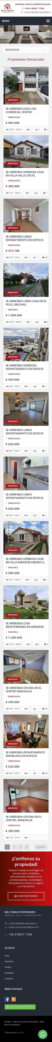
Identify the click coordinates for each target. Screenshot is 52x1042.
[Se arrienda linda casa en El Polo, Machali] (26, 279)
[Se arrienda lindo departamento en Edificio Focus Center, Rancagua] (26, 408)
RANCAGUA (14, 117)
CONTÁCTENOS (27, 896)
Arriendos (9, 972)
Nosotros (9, 961)
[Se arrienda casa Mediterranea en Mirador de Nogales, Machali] (26, 602)
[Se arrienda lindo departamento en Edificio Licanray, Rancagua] (26, 473)
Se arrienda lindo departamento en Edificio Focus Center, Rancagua (24, 433)
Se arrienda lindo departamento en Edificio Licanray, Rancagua (24, 498)
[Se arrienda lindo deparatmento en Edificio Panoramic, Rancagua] (26, 215)
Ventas (8, 967)
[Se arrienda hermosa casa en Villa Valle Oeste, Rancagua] (26, 151)
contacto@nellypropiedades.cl (37, 12)
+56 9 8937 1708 (34, 8)
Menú (6, 21)
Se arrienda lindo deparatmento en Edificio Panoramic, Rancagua (24, 240)
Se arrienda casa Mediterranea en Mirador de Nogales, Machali (25, 627)
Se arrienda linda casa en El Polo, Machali (26, 302)
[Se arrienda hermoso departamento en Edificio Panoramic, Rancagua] (26, 344)
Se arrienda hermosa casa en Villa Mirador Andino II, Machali (25, 562)
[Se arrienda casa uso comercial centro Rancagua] (26, 85)
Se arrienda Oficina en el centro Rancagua (24, 689)
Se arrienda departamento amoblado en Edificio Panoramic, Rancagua (25, 756)
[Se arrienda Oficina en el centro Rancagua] (26, 666)
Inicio (7, 955)
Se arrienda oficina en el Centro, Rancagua (24, 818)
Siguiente (41, 847)
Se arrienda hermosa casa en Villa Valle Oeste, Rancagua (25, 175)
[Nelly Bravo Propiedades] (7, 8)
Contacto (9, 978)
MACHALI (13, 309)
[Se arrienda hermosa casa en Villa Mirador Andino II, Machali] (26, 537)
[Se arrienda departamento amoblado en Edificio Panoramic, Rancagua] (26, 731)
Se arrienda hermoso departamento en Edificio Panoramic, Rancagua (24, 369)
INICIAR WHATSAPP (21, 1007)
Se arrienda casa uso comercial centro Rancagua (21, 112)
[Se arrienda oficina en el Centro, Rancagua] (26, 795)
